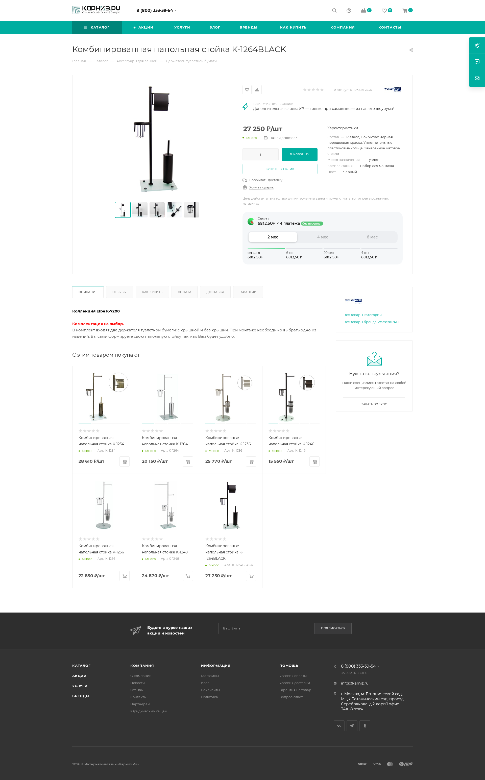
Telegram (352, 725)
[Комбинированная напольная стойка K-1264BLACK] (157, 139)
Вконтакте (339, 725)
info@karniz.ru (355, 683)
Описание (88, 292)
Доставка (215, 292)
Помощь (288, 666)
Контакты (138, 697)
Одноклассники (364, 725)
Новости (137, 683)
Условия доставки (294, 683)
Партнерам (140, 704)
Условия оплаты (293, 676)
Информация (216, 666)
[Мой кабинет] (349, 11)
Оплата (184, 292)
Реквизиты (210, 690)
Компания (142, 666)
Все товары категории (363, 315)
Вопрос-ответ (291, 697)
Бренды (80, 696)
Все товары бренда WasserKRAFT (372, 322)
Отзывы (119, 292)
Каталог (81, 666)
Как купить (152, 292)
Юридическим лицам (148, 711)
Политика (209, 697)
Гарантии (248, 292)
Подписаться (333, 628)
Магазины (210, 676)
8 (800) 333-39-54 (154, 10)
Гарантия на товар (295, 690)
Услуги (80, 686)
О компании (141, 676)
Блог (205, 683)
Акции (79, 676)
